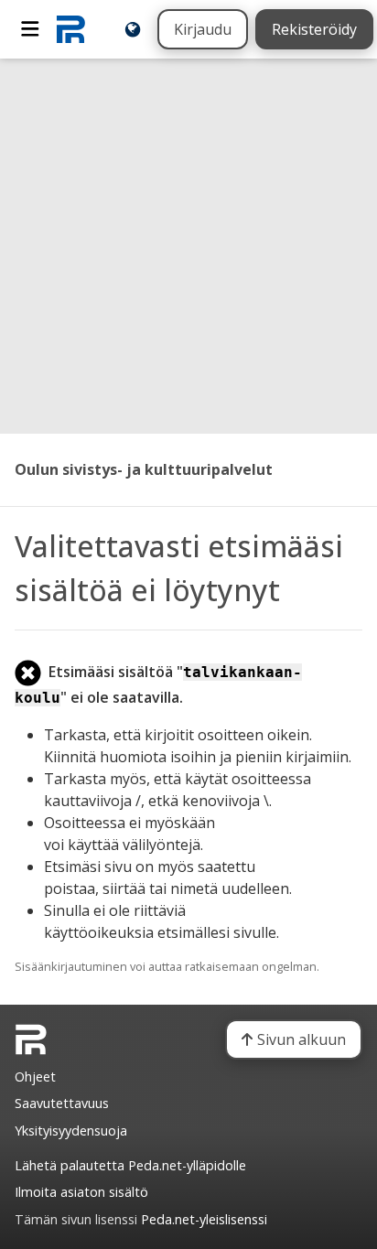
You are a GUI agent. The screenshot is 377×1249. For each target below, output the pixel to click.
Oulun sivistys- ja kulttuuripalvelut (144, 469)
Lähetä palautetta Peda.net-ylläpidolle (130, 1165)
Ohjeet (35, 1076)
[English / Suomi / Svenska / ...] (132, 29)
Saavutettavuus (62, 1103)
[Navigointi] (30, 29)
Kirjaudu (203, 29)
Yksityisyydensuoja (71, 1130)
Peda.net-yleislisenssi (204, 1219)
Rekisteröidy (314, 29)
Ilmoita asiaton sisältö (81, 1192)
